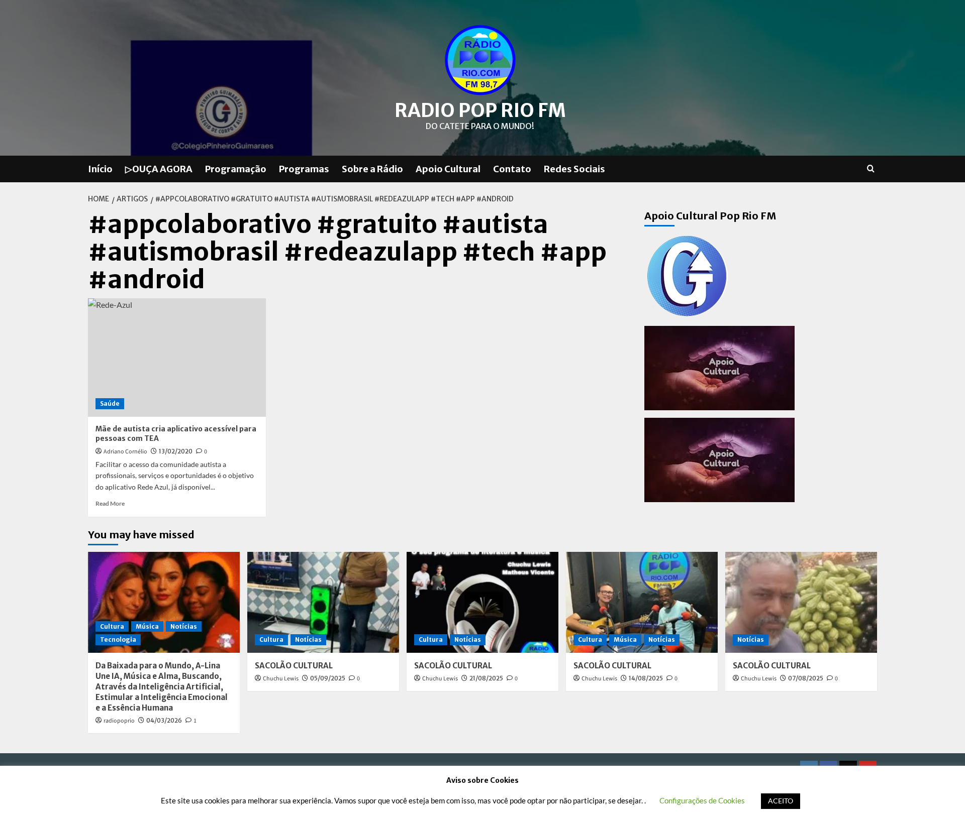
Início (100, 169)
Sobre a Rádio (372, 169)
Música (147, 626)
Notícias (183, 626)
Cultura (112, 626)
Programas (304, 169)
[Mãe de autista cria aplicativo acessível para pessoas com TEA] (177, 357)
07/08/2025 (805, 678)
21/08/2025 (486, 678)
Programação (235, 169)
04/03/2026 (164, 720)
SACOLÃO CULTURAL (294, 665)
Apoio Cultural (448, 169)
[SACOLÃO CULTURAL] (323, 602)
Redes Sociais (574, 169)
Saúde (110, 403)
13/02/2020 (175, 451)
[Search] (870, 169)
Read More (110, 503)
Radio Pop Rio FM (480, 110)
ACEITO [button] (780, 800)
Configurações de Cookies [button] (702, 800)
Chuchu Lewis (281, 678)
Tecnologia (118, 639)
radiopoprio (119, 721)
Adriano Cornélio (125, 451)
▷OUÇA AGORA (158, 169)
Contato (512, 169)
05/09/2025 (327, 678)
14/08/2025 (646, 678)
